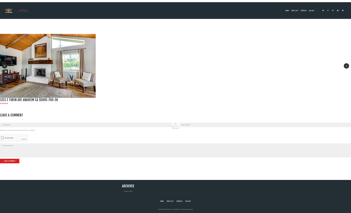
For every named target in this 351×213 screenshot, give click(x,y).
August (128, 191)
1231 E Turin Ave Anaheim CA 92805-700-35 (348, 66)
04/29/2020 (4, 103)
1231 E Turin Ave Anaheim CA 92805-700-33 (4, 66)
